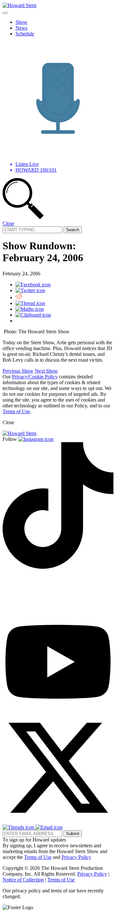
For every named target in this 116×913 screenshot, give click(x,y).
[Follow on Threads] (19, 827)
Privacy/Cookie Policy (35, 376)
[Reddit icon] (18, 297)
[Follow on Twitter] (58, 821)
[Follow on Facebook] (23, 609)
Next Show (46, 371)
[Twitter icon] (30, 290)
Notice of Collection (23, 879)
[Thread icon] (30, 303)
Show (21, 22)
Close (8, 223)
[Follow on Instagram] (35, 439)
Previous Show (18, 371)
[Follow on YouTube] (58, 709)
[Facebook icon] (33, 284)
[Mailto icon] (29, 309)
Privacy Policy (76, 857)
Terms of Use (16, 411)
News (21, 28)
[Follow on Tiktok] (58, 567)
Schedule (24, 33)
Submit (72, 833)
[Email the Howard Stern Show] (49, 827)
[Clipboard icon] (33, 315)
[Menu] (5, 13)
